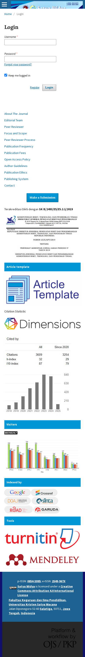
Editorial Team (13, 120)
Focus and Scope (15, 133)
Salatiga (46, 609)
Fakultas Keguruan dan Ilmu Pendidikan (37, 600)
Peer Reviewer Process (19, 140)
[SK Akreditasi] (42, 258)
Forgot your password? (18, 64)
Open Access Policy (17, 159)
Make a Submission (42, 197)
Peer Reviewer (14, 127)
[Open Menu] (4, 4)
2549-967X (58, 581)
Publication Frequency (18, 146)
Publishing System (16, 179)
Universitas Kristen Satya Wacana (33, 604)
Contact (9, 185)
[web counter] (10, 433)
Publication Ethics (15, 172)
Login (49, 87)
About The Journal (16, 114)
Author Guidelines (15, 166)
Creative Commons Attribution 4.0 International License (45, 590)
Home (8, 14)
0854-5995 (34, 581)
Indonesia (28, 613)
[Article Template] (42, 305)
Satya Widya (26, 586)
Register (34, 87)
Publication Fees (15, 153)
